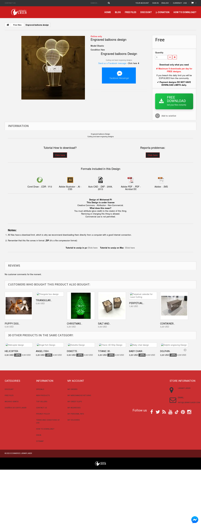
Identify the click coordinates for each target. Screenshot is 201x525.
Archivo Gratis (12, 402)
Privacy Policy (43, 414)
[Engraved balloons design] (53, 68)
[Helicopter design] (19, 345)
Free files (130, 12)
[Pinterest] (183, 411)
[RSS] (164, 411)
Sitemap (40, 441)
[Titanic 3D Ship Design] (112, 345)
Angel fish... (43, 351)
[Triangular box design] (50, 294)
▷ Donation (162, 12)
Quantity (159, 52)
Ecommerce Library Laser (21, 453)
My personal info (76, 414)
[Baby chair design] (143, 345)
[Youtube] (170, 411)
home (107, 12)
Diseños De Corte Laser (15, 408)
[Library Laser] (19, 12)
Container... (167, 323)
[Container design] (174, 306)
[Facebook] (151, 411)
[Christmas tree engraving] (81, 306)
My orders (72, 389)
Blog (118, 12)
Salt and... (104, 323)
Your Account (142, 3)
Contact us (10, 3)
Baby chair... (136, 351)
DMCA (38, 435)
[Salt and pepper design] (112, 306)
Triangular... (44, 300)
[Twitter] (158, 411)
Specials (40, 389)
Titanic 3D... (104, 351)
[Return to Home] (8, 25)
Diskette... (73, 351)
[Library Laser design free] (100, 463)
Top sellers (41, 402)
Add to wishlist (168, 115)
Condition (95, 49)
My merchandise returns (79, 395)
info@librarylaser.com (189, 403)
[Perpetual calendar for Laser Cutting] (143, 295)
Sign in (155, 3)
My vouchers (74, 420)
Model (94, 45)
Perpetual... (136, 303)
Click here (60, 155)
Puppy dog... (12, 323)
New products (43, 395)
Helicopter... (12, 351)
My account (76, 380)
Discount (146, 12)
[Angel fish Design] (50, 345)
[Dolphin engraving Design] (174, 345)
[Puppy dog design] (19, 306)
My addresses (74, 408)
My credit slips (75, 402)
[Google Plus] (176, 412)
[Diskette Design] (81, 345)
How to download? (185, 12)
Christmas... (74, 323)
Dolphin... (165, 351)
